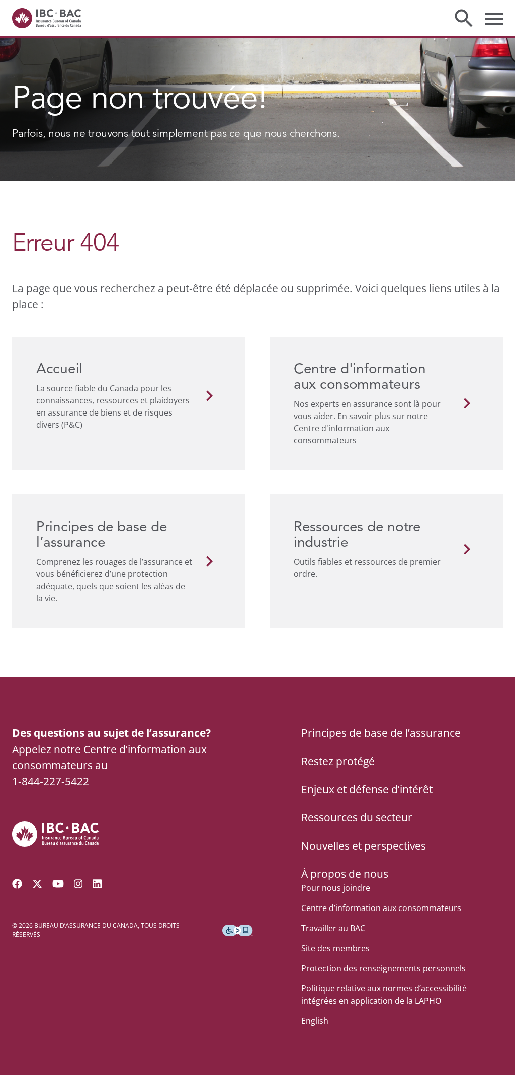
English (314, 1020)
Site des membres (335, 948)
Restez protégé (338, 761)
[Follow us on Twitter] (37, 884)
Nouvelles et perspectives (363, 846)
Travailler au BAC (333, 928)
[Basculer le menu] (494, 18)
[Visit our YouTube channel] (58, 884)
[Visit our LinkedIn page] (97, 884)
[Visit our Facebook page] (17, 884)
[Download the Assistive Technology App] (237, 930)
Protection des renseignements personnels (383, 968)
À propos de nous (344, 874)
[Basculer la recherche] (464, 18)
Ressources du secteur (356, 817)
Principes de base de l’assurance (381, 733)
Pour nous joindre (335, 887)
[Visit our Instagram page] (78, 884)
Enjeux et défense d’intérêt (367, 789)
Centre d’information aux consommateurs (381, 908)
